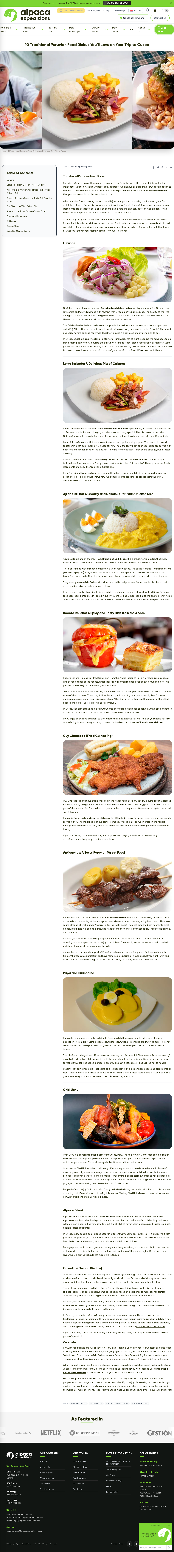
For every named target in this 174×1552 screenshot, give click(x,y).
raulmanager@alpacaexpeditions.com (23, 1520)
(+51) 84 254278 (13, 1475)
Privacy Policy (112, 1492)
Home (3, 151)
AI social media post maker (150, 1326)
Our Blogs (106, 10)
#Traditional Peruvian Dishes (117, 1403)
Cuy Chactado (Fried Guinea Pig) (22, 206)
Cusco (135, 1389)
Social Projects (93, 10)
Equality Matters (47, 1489)
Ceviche (10, 179)
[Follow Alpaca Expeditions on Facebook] (129, 1544)
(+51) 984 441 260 (14, 1494)
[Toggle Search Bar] (147, 10)
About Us (44, 1461)
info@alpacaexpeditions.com (19, 1514)
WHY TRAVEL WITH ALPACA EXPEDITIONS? (118, 1462)
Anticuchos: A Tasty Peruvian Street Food (26, 211)
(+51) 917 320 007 (14, 1503)
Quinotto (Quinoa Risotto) (19, 231)
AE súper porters (47, 1478)
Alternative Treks (80, 1467)
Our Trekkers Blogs (114, 1480)
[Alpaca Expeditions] (19, 1456)
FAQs (108, 1486)
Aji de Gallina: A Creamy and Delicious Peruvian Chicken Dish (28, 191)
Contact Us (45, 1467)
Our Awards (45, 1483)
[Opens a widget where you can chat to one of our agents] (155, 1536)
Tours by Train (79, 1472)
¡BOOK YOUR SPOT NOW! (117, 3)
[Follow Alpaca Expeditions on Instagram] (136, 1544)
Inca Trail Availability (72, 10)
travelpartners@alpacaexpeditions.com (24, 1531)
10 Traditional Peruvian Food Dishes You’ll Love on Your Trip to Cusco (87, 44)
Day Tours (77, 1489)
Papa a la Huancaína (17, 216)
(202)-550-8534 (13, 1486)
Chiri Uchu (11, 221)
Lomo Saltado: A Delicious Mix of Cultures (26, 184)
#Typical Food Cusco (139, 1403)
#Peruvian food (96, 1403)
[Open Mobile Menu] (155, 11)
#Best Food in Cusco (78, 1403)
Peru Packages (79, 1478)
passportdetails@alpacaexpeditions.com (25, 1517)
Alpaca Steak (13, 225)
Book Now (162, 29)
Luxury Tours (78, 1483)
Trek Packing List (113, 1469)
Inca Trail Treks (79, 1461)
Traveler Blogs (119, 10)
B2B (131, 29)
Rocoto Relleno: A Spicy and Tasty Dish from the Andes (29, 200)
